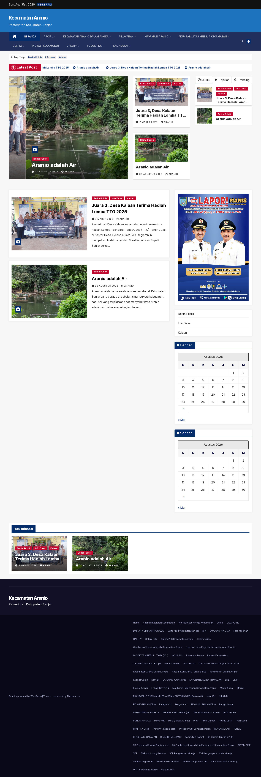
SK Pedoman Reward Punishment (151, 745)
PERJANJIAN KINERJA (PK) (177, 712)
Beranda (30, 36)
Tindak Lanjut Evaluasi (195, 761)
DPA (204, 630)
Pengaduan (120, 45)
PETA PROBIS (229, 712)
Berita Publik (35, 57)
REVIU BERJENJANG (170, 736)
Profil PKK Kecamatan (164, 728)
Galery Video (204, 639)
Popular (223, 80)
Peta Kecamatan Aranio (206, 712)
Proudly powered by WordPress (25, 696)
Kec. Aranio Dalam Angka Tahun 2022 (219, 663)
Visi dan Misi (167, 769)
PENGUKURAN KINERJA (203, 704)
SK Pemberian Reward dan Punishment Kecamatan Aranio (203, 745)
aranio (52, 171)
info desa (50, 57)
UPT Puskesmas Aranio (145, 769)
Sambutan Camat (194, 736)
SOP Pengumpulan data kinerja (215, 753)
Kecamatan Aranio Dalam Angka (86, 36)
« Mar (181, 420)
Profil (49, 36)
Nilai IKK (211, 696)
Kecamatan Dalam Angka (224, 671)
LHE (227, 679)
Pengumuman (226, 704)
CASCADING (233, 622)
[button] (242, 41)
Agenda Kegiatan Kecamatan (159, 622)
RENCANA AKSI (222, 728)
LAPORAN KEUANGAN (174, 679)
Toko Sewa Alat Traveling (224, 761)
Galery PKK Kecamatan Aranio (177, 639)
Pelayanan (126, 36)
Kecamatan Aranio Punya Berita (189, 671)
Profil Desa (241, 720)
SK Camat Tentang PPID (220, 736)
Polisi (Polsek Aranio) (179, 720)
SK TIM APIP (244, 745)
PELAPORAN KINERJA (144, 704)
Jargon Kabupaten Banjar (147, 663)
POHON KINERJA (142, 720)
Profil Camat (208, 720)
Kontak (155, 679)
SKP (135, 753)
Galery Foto (151, 639)
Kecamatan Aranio (28, 18)
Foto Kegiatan (240, 630)
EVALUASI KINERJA (220, 630)
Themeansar (73, 696)
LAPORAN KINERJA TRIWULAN (205, 679)
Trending (243, 80)
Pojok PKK (94, 45)
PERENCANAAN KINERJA (146, 712)
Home (136, 622)
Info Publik (177, 655)
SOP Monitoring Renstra (153, 753)
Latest (206, 79)
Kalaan (62, 57)
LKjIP (235, 679)
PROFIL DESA (225, 720)
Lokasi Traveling (160, 687)
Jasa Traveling (172, 663)
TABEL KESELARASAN (168, 761)
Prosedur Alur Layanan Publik (195, 728)
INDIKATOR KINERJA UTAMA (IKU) (150, 655)
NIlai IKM (223, 696)
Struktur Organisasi (143, 761)
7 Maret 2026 (148, 122)
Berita (18, 45)
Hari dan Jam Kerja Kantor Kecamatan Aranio (210, 647)
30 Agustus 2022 (30, 171)
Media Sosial (226, 687)
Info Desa (164, 83)
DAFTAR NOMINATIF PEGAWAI (148, 630)
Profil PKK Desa (141, 728)
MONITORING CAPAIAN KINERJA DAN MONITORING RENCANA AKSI (168, 696)
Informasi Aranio (156, 36)
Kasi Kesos (189, 663)
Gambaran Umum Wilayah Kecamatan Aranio (157, 647)
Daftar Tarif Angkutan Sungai (183, 630)
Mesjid (240, 687)
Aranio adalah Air (37, 165)
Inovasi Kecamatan (45, 45)
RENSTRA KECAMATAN (145, 736)
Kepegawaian (140, 679)
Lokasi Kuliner (140, 687)
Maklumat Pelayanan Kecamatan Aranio (194, 687)
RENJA (237, 728)
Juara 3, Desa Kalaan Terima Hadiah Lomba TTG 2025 (161, 115)
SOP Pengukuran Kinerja (182, 753)
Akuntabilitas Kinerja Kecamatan (203, 36)
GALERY (72, 45)
